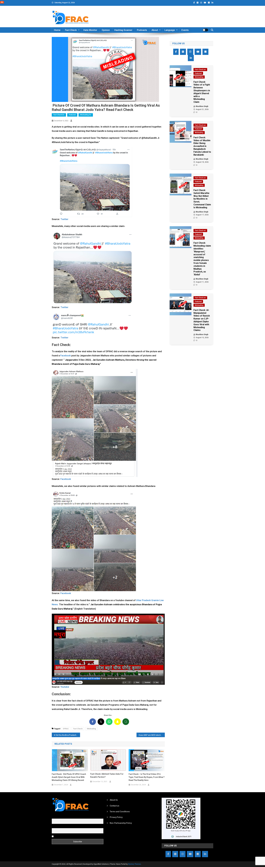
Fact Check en (58, 115)
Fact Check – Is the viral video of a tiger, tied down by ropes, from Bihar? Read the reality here (147, 777)
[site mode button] (205, 30)
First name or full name (62, 817)
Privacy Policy (116, 817)
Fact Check (71, 30)
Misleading (91, 729)
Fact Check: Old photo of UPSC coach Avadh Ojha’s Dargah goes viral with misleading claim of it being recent (69, 777)
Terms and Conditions (120, 811)
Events (185, 30)
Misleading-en (85, 115)
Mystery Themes (134, 864)
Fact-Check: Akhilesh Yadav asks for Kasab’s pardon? (107, 775)
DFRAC (66, 729)
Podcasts (142, 30)
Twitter (64, 219)
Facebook (65, 355)
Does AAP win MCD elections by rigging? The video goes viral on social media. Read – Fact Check (152, 735)
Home (57, 30)
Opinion (106, 30)
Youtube (64, 686)
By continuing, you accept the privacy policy (73, 836)
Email (54, 827)
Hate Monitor (90, 30)
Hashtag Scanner (123, 30)
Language (170, 30)
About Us (114, 800)
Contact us (114, 806)
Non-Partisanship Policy (121, 823)
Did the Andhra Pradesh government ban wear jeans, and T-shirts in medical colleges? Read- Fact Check (68, 735)
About (155, 30)
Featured (72, 115)
